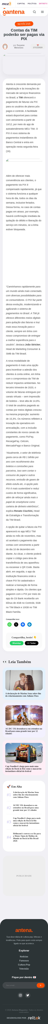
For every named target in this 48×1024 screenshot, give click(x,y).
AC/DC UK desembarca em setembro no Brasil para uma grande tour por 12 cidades (26, 807)
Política (32, 4)
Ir (40, 985)
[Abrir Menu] (42, 12)
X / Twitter (31, 643)
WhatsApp (16, 643)
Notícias (24, 956)
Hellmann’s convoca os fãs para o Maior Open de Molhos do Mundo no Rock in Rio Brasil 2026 (27, 837)
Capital (21, 4)
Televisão (24, 969)
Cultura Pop (24, 965)
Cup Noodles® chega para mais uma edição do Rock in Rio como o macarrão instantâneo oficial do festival (27, 822)
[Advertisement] (24, 258)
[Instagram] (20, 995)
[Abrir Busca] (34, 12)
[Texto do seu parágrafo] (24, 160)
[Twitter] (27, 995)
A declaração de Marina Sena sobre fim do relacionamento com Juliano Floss (26, 794)
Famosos (24, 961)
